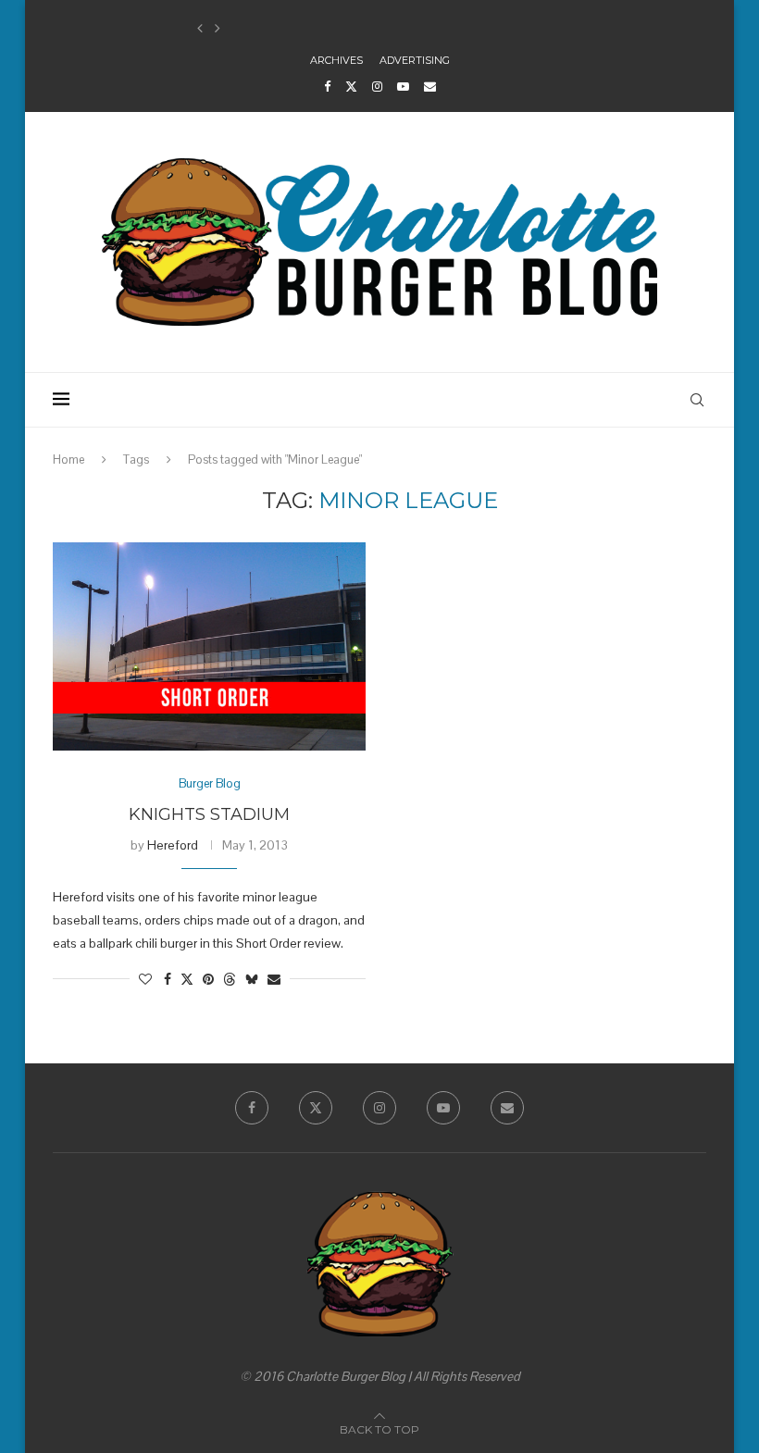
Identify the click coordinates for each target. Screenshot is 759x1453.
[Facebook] (327, 86)
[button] (200, 28)
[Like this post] (145, 979)
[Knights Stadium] (209, 646)
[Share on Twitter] (186, 979)
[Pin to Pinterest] (208, 979)
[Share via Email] (274, 979)
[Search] (697, 400)
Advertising (415, 60)
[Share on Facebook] (167, 979)
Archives (336, 60)
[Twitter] (351, 86)
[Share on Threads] (229, 979)
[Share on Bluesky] (251, 979)
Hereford (172, 845)
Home (68, 459)
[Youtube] (403, 86)
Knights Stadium (209, 814)
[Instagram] (377, 86)
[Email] (430, 86)
